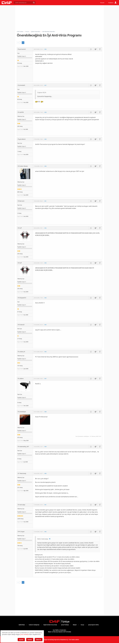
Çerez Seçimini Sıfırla (93, 624)
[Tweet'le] (95, 49)
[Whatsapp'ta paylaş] (91, 49)
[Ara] (33, 3)
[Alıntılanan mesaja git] (50, 539)
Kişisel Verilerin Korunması (50, 624)
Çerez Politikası (65, 624)
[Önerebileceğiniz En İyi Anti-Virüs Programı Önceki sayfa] (18, 42)
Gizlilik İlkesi (22, 624)
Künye (82, 624)
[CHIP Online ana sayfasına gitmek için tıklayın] (6, 3)
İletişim (75, 624)
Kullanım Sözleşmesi (34, 624)
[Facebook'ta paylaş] (100, 49)
